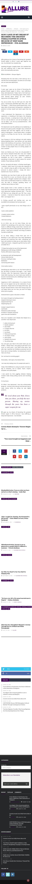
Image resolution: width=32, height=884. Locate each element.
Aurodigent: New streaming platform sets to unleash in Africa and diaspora (19, 805)
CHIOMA (13, 808)
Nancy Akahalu (18, 602)
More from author (17, 467)
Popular (10, 792)
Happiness (23, 606)
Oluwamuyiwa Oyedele (19, 550)
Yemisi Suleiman (15, 801)
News (8, 498)
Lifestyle (3, 26)
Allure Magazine (5, 606)
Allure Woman (5, 472)
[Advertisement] (16, 653)
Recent (3, 792)
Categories (3, 765)
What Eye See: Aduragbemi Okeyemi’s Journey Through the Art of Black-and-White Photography (15, 626)
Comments (18, 792)
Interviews (29, 606)
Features (18, 606)
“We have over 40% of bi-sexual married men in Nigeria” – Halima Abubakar (16, 599)
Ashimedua (18, 522)
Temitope (17, 494)
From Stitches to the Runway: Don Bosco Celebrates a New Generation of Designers (14, 20)
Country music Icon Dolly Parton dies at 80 (20, 814)
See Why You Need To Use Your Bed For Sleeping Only (13, 572)
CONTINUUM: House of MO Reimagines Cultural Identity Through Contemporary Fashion (20, 823)
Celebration (12, 606)
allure (14, 630)
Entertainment (5, 580)
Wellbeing (9, 554)
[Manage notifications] (28, 880)
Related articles (6, 467)
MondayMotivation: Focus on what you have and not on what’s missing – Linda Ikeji (15, 491)
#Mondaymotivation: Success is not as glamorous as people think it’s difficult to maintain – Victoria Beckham (14, 546)
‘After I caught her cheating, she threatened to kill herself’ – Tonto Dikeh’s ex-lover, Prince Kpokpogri (15, 518)
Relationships (13, 498)
